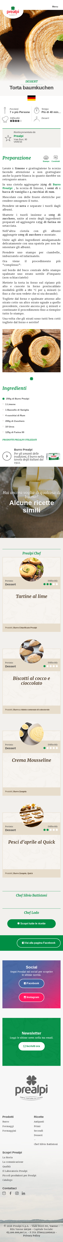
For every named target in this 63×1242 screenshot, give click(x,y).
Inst (17, 1193)
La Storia (7, 1157)
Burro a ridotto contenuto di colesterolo (31, 710)
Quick (30, 873)
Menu (55, 6)
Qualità (6, 1166)
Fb (10, 1193)
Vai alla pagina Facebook (39, 942)
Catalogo (7, 1180)
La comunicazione (12, 1162)
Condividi (56, 161)
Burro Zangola (19, 791)
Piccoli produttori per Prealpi (19, 1175)
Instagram (32, 997)
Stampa (46, 161)
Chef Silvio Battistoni (31, 895)
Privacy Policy (31, 1235)
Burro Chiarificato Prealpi (25, 628)
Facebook (32, 983)
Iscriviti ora (33, 1046)
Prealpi (18, 136)
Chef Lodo (31, 913)
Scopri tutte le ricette (33, 923)
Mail (4, 1193)
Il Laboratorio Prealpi (14, 1171)
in (23, 1193)
